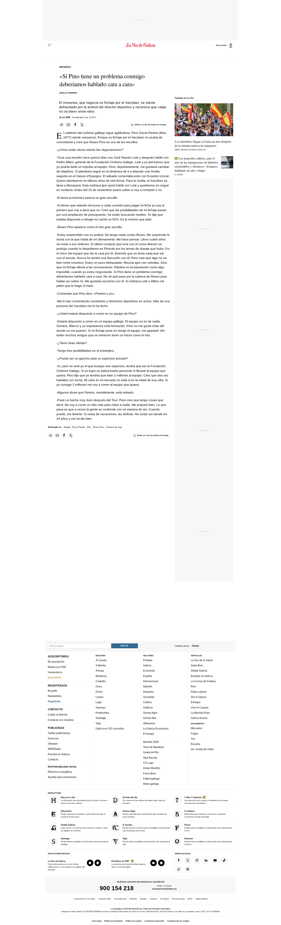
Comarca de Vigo (114, 427)
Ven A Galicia (198, 696)
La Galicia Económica (155, 728)
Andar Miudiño (151, 768)
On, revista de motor (202, 749)
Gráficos (148, 707)
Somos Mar (149, 717)
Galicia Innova (199, 717)
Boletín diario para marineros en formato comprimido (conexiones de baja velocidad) (205, 814)
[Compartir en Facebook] (75, 125)
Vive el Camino (199, 707)
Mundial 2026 (151, 741)
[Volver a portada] (140, 45)
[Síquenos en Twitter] (188, 860)
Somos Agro (150, 712)
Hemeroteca (55, 672)
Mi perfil (52, 690)
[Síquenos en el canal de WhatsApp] (179, 869)
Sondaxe (143, 899)
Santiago (101, 717)
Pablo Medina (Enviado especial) (190, 150)
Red (193, 686)
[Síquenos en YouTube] (215, 860)
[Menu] (50, 45)
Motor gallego (151, 783)
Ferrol (99, 691)
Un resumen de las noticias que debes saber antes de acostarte (144, 800)
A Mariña (101, 665)
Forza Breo (149, 773)
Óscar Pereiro (78, 427)
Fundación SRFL (104, 899)
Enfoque (196, 702)
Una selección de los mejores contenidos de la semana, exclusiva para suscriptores (206, 800)
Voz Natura (164, 899)
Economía (149, 670)
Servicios (53, 738)
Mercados (196, 728)
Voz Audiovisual (120, 899)
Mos (89, 427)
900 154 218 (117, 888)
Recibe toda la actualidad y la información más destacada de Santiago (84, 841)
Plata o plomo (199, 691)
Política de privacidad (113, 921)
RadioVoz (133, 899)
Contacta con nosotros (61, 719)
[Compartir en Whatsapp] (62, 125)
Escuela (195, 743)
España (147, 675)
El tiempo (148, 733)
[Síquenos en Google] (188, 869)
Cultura (147, 702)
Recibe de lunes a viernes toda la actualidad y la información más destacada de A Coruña (146, 828)
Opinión (147, 686)
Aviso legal (96, 921)
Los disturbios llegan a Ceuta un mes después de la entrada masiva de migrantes (203, 143)
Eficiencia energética (60, 771)
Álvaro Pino (98, 427)
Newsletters (54, 695)
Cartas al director (57, 714)
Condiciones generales (154, 921)
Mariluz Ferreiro (68, 93)
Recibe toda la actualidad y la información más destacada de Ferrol (208, 828)
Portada (147, 660)
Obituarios (149, 723)
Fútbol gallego (151, 778)
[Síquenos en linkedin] (206, 860)
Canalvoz (153, 899)
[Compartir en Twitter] (82, 125)
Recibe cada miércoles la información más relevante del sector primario (145, 814)
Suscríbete (54, 677)
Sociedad (148, 696)
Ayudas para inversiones (62, 776)
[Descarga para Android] (97, 863)
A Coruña (101, 660)
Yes (193, 738)
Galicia (147, 665)
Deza (99, 686)
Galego (195, 646)
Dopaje (67, 427)
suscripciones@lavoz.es (164, 889)
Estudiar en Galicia (202, 675)
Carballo (101, 681)
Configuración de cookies (178, 921)
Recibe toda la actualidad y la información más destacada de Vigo (146, 841)
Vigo (98, 723)
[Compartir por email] (68, 125)
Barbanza (101, 675)
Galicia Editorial (201, 899)
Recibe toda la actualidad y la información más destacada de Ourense (208, 841)
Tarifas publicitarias (59, 733)
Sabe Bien (197, 665)
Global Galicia (199, 670)
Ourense (101, 707)
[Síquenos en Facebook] (179, 860)
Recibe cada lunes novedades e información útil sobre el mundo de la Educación (83, 814)
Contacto (53, 759)
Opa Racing (150, 757)
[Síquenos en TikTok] (224, 860)
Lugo (98, 702)
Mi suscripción (56, 661)
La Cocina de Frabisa (203, 681)
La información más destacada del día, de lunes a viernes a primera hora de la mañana (84, 800)
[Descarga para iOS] (90, 863)
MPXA (189, 899)
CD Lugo (148, 762)
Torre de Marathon (153, 747)
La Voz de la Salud (202, 660)
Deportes (148, 691)
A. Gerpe (179, 175)
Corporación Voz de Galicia (84, 899)
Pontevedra (102, 712)
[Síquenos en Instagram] (197, 860)
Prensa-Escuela (178, 899)
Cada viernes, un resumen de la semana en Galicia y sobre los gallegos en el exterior (84, 828)
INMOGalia (54, 748)
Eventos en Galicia (59, 754)
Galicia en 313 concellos (110, 728)
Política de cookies (134, 921)
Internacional (150, 681)
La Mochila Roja (200, 712)
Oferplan (53, 743)
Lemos (99, 696)
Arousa (100, 670)
